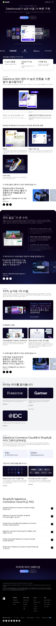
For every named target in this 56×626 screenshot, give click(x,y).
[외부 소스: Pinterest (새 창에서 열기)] (19, 621)
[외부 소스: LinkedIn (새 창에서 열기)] (17, 621)
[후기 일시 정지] (7, 204)
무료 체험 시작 (48, 2)
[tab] (15, 115)
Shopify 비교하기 (37, 602)
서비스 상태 (46, 606)
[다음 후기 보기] (10, 204)
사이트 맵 (38, 617)
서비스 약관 (16, 617)
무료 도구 (35, 608)
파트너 (24, 606)
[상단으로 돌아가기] (4, 598)
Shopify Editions (16, 602)
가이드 (35, 604)
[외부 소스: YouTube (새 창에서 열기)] (9, 621)
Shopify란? (15, 600)
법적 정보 (22, 617)
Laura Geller (37, 249)
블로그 (35, 600)
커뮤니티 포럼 (46, 602)
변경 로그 (35, 611)
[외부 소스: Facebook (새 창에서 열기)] (3, 621)
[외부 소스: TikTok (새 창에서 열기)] (14, 621)
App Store (25, 604)
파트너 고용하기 (47, 604)
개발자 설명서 (26, 600)
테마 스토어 (25, 602)
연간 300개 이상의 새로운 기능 (33, 293)
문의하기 (33, 17)
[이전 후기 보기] (4, 204)
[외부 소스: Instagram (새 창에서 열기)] (11, 621)
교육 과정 (35, 606)
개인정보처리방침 (30, 617)
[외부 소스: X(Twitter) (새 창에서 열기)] (6, 621)
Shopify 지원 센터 (47, 600)
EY (10, 587)
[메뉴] (52, 2)
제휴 (24, 608)
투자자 (14, 604)
